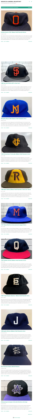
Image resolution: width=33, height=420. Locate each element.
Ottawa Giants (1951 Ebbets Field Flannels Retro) (13, 32)
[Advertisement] (16, 52)
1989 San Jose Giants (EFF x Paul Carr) (10, 83)
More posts (30, 414)
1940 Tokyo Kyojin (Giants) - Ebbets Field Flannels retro (15, 295)
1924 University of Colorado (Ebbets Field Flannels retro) (15, 154)
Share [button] (2, 41)
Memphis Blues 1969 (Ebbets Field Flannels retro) (13, 118)
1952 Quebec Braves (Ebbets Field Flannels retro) (13, 260)
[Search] (29, 1)
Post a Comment (6, 41)
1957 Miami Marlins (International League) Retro (13, 225)
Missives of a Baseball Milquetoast (11, 1)
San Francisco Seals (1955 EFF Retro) (10, 366)
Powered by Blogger (17, 417)
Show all (30, 7)
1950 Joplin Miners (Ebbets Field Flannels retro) (13, 331)
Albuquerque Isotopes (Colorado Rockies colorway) (14, 402)
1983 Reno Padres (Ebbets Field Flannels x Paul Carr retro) (16, 189)
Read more (30, 41)
